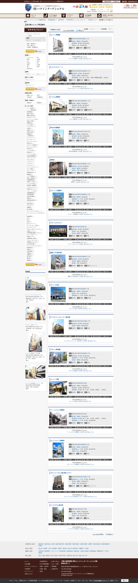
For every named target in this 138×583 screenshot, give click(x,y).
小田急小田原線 (84, 551)
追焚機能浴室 (31, 193)
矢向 (78, 45)
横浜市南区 (76, 544)
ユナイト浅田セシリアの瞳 (33, 353)
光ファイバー (31, 223)
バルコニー (31, 165)
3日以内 (29, 97)
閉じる (125, 580)
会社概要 (27, 564)
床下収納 (30, 209)
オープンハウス (32, 141)
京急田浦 (69, 555)
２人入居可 (31, 125)
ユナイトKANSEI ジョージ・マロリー (35, 383)
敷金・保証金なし (32, 43)
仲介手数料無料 (44, 564)
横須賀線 (74, 43)
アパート (29, 34)
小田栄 (87, 548)
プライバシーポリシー (31, 566)
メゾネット (31, 161)
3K (38, 63)
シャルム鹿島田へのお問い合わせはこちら (80, 119)
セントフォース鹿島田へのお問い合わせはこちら (80, 464)
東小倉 (85, 226)
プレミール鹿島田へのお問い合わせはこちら (80, 214)
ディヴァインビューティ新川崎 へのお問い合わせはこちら (80, 341)
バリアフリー (31, 126)
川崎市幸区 (80, 38)
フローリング (31, 158)
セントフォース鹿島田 (57, 440)
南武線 (74, 41)
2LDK (28, 63)
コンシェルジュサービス (34, 245)
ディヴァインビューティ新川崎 (60, 317)
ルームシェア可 (32, 147)
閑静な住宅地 (31, 115)
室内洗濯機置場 (32, 156)
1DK (28, 59)
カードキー (31, 139)
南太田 (56, 555)
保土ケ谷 (84, 555)
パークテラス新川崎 (56, 505)
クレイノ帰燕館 (55, 35)
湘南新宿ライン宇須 (77, 199)
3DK (28, 65)
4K (28, 66)
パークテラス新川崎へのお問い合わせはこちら (80, 529)
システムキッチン (32, 187)
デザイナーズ (31, 117)
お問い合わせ (55, 561)
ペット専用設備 (32, 110)
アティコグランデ (56, 223)
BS (28, 220)
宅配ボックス (31, 231)
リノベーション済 (32, 119)
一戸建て (29, 35)
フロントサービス (32, 240)
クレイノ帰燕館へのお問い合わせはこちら (80, 58)
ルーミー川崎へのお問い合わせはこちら (80, 401)
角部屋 (29, 260)
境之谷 (40, 548)
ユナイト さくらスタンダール (33, 294)
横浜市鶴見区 (105, 544)
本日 (38, 95)
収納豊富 (30, 216)
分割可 (29, 128)
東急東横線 (75, 77)
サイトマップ (29, 571)
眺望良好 (30, 134)
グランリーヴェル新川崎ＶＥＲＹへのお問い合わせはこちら (80, 496)
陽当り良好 (31, 113)
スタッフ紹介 (55, 564)
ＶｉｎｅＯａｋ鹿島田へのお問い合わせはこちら (80, 432)
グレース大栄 (54, 285)
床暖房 (29, 207)
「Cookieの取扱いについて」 (100, 580)
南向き (29, 258)
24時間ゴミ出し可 (32, 242)
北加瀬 (85, 321)
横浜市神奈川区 (60, 544)
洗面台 (29, 198)
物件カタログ (29, 574)
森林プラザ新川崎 (56, 252)
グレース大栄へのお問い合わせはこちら (80, 308)
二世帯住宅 (31, 135)
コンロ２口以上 (32, 183)
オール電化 (31, 169)
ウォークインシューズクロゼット (35, 213)
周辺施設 (54, 566)
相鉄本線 (76, 551)
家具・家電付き (32, 178)
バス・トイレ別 (32, 191)
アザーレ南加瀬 (55, 349)
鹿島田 (78, 41)
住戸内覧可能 (31, 244)
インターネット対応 (33, 225)
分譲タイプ (31, 130)
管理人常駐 (31, 132)
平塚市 (40, 545)
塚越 (84, 38)
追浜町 (65, 548)
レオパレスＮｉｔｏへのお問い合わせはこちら (80, 88)
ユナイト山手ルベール (32, 325)
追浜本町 (75, 548)
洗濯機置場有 (31, 180)
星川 (52, 555)
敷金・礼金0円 (44, 566)
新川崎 (80, 43)
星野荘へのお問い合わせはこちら (80, 182)
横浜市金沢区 (97, 544)
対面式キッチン (32, 189)
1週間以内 (40, 97)
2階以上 (30, 249)
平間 (78, 107)
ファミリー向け (32, 154)
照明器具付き (31, 172)
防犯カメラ (31, 236)
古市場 (85, 131)
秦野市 (90, 544)
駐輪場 (29, 174)
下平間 (85, 509)
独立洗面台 (31, 203)
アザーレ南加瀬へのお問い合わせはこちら (80, 370)
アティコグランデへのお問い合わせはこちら (80, 244)
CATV (29, 222)
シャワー (30, 202)
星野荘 (52, 160)
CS (28, 218)
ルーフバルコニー (32, 167)
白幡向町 (81, 548)
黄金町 (47, 555)
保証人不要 (31, 121)
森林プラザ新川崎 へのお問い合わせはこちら (80, 276)
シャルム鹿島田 (55, 97)
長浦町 (45, 548)
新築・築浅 (43, 569)
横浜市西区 (68, 544)
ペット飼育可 (31, 108)
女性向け (30, 152)
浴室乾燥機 (31, 194)
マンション (37, 34)
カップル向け (31, 150)
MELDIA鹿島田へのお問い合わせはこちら (80, 151)
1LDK (38, 59)
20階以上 (30, 255)
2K (28, 61)
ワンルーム (30, 57)
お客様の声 (55, 569)
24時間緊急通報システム (34, 233)
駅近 (41, 571)
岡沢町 (60, 548)
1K (38, 57)
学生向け (30, 148)
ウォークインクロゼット (34, 211)
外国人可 (30, 143)
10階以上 (30, 253)
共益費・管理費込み (32, 47)
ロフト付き (31, 159)
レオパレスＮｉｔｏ (56, 67)
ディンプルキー (32, 234)
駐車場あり (31, 247)
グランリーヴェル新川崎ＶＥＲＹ (61, 473)
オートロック (31, 227)
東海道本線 (70, 551)
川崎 (43, 555)
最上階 (29, 256)
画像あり (29, 102)
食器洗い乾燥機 (32, 185)
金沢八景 (75, 555)
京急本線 (40, 551)
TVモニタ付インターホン (34, 229)
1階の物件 (30, 251)
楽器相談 (30, 112)
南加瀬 (85, 71)
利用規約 (27, 569)
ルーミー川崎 (54, 379)
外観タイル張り (32, 181)
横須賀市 (40, 544)
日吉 (80, 77)
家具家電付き (44, 561)
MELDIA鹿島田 (55, 127)
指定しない (30, 95)
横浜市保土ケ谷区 (49, 544)
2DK (38, 61)
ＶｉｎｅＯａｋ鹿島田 (57, 410)
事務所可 (30, 123)
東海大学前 (62, 555)
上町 (49, 548)
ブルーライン (54, 551)
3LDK (38, 65)
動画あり (39, 102)
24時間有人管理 (32, 238)
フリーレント (31, 137)
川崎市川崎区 (83, 544)
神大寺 (69, 548)
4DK (38, 66)
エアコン (30, 205)
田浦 (80, 555)
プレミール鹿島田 (56, 190)
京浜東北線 (62, 551)
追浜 (39, 555)
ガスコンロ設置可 (32, 145)
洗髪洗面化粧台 (32, 200)
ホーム (27, 561)
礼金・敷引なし (31, 45)
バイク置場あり (32, 176)
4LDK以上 (29, 68)
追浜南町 (54, 548)
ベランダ (30, 163)
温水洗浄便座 (31, 196)
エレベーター (31, 170)
